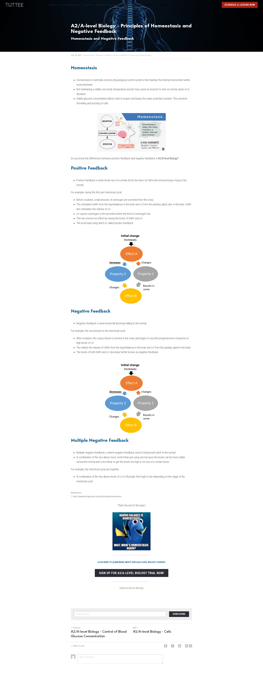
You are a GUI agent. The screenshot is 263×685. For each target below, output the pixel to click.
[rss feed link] (190, 645)
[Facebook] (165, 645)
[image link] (15, 4)
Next (135, 627)
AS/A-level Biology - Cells (152, 631)
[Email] (186, 645)
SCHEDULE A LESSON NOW (239, 4)
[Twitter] (172, 645)
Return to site (78, 646)
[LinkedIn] (179, 645)
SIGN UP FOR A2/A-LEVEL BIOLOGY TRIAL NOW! (131, 573)
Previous (77, 627)
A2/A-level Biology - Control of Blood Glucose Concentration (98, 634)
